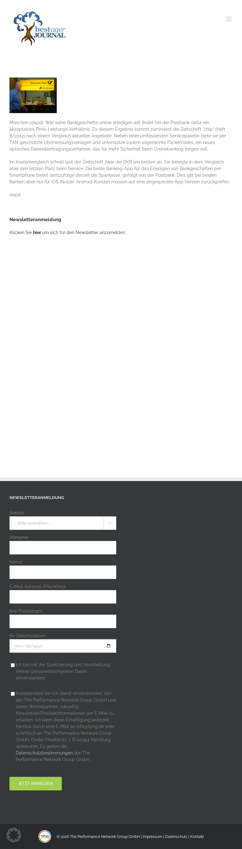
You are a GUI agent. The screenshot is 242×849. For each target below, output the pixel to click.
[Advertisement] (56, 344)
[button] (14, 835)
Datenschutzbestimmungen (44, 752)
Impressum (152, 837)
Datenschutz (176, 837)
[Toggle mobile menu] (229, 19)
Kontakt (197, 837)
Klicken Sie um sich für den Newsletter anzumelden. (67, 232)
